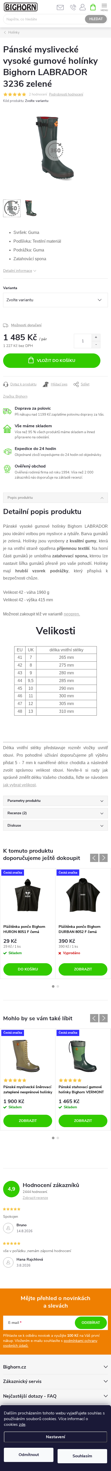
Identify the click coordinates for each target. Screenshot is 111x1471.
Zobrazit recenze (35, 1198)
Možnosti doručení (26, 325)
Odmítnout (29, 1455)
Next (103, 858)
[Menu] (104, 7)
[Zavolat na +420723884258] (73, 7)
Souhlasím (82, 1456)
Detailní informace (17, 270)
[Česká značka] (27, 895)
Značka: (15, 396)
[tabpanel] (28, 923)
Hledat (96, 19)
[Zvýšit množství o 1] (96, 337)
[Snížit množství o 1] (96, 344)
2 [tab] (58, 986)
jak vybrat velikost (19, 785)
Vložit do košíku (56, 360)
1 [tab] (53, 986)
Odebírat (91, 1322)
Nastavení (55, 1437)
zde (22, 1424)
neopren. (72, 614)
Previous (94, 858)
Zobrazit (83, 969)
